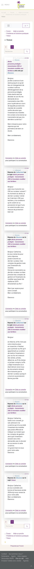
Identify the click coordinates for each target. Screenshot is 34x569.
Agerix (13, 556)
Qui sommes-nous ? (16, 554)
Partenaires (5, 556)
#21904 (27, 400)
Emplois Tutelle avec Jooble (11, 561)
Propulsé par (14, 546)
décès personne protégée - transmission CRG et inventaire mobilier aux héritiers (15, 66)
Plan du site (20, 558)
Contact (4, 554)
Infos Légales (22, 556)
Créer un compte (20, 158)
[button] (5, 5)
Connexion (8, 158)
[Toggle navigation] (8, 26)
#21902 (27, 319)
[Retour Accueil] (21, 5)
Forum (21, 546)
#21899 (27, 168)
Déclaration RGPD (7, 558)
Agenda (26, 561)
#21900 (27, 233)
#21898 (27, 58)
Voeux (13, 480)
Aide (27, 558)
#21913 (27, 474)
